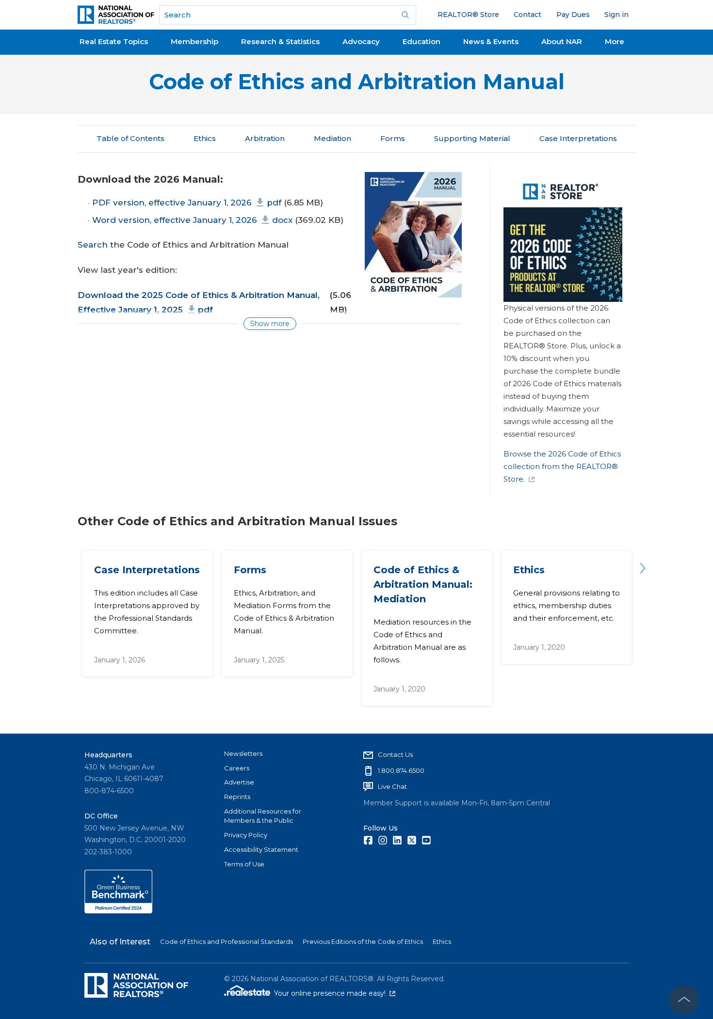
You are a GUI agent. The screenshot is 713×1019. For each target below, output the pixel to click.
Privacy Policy (245, 835)
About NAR (561, 41)
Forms (392, 138)
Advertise (239, 782)
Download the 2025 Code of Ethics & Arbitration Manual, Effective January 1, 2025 (199, 302)
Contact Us (395, 754)
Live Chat (392, 786)
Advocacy (361, 41)
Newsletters (243, 753)
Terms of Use (244, 864)
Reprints (237, 796)
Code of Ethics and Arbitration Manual (357, 81)
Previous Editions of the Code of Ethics (363, 941)
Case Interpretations (578, 138)
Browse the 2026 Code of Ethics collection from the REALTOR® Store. (562, 466)
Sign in (616, 14)
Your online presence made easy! (334, 993)
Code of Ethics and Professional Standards (226, 941)
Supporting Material (472, 138)
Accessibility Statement (261, 849)
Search (93, 245)
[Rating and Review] (118, 911)
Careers (236, 768)
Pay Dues (573, 14)
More (614, 41)
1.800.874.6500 (401, 770)
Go (405, 15)
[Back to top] (683, 999)
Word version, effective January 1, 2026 (192, 220)
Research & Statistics (280, 41)
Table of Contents (130, 138)
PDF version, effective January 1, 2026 (186, 202)
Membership (194, 41)
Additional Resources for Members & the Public (262, 816)
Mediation (332, 138)
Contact (527, 14)
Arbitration (265, 138)
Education (421, 41)
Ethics (205, 138)
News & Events (491, 41)
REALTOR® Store (468, 14)
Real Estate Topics (114, 41)
